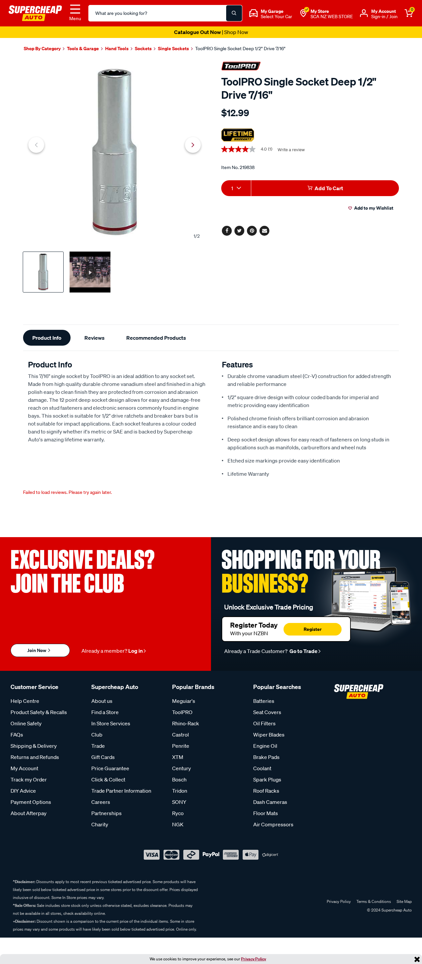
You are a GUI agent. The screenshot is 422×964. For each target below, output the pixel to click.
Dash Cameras (270, 802)
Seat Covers (267, 712)
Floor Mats (265, 813)
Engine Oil (265, 745)
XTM (177, 757)
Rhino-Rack (185, 723)
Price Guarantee (110, 768)
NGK (177, 824)
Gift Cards (103, 757)
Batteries (263, 701)
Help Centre (25, 701)
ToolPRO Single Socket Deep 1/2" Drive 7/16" (240, 49)
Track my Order (29, 779)
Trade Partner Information (121, 790)
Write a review (291, 150)
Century (181, 768)
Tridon (179, 790)
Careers (100, 802)
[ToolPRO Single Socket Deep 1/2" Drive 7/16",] (114, 152)
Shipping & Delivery (34, 745)
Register (312, 629)
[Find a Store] (303, 13)
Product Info (46, 337)
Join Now (37, 650)
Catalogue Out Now (211, 32)
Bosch (179, 779)
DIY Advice (23, 790)
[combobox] (236, 188)
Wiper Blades (269, 734)
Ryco (178, 813)
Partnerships (106, 813)
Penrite (180, 745)
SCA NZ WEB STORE (332, 16)
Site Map (404, 901)
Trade (98, 745)
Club (97, 734)
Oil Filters (264, 723)
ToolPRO (182, 712)
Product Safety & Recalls (39, 712)
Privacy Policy (253, 959)
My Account (24, 768)
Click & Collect (108, 779)
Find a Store (105, 712)
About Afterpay (28, 813)
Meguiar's (183, 701)
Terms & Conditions (373, 901)
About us (101, 701)
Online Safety (26, 723)
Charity (99, 824)
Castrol (180, 734)
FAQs (17, 734)
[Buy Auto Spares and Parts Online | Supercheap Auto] (35, 12)
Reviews (94, 337)
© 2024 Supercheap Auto (389, 910)
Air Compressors (273, 824)
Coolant (262, 768)
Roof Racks (266, 790)
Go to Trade (302, 651)
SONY (179, 802)
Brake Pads (266, 757)
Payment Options (31, 802)
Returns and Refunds (35, 757)
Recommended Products (156, 337)
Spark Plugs (267, 779)
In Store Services (110, 723)
